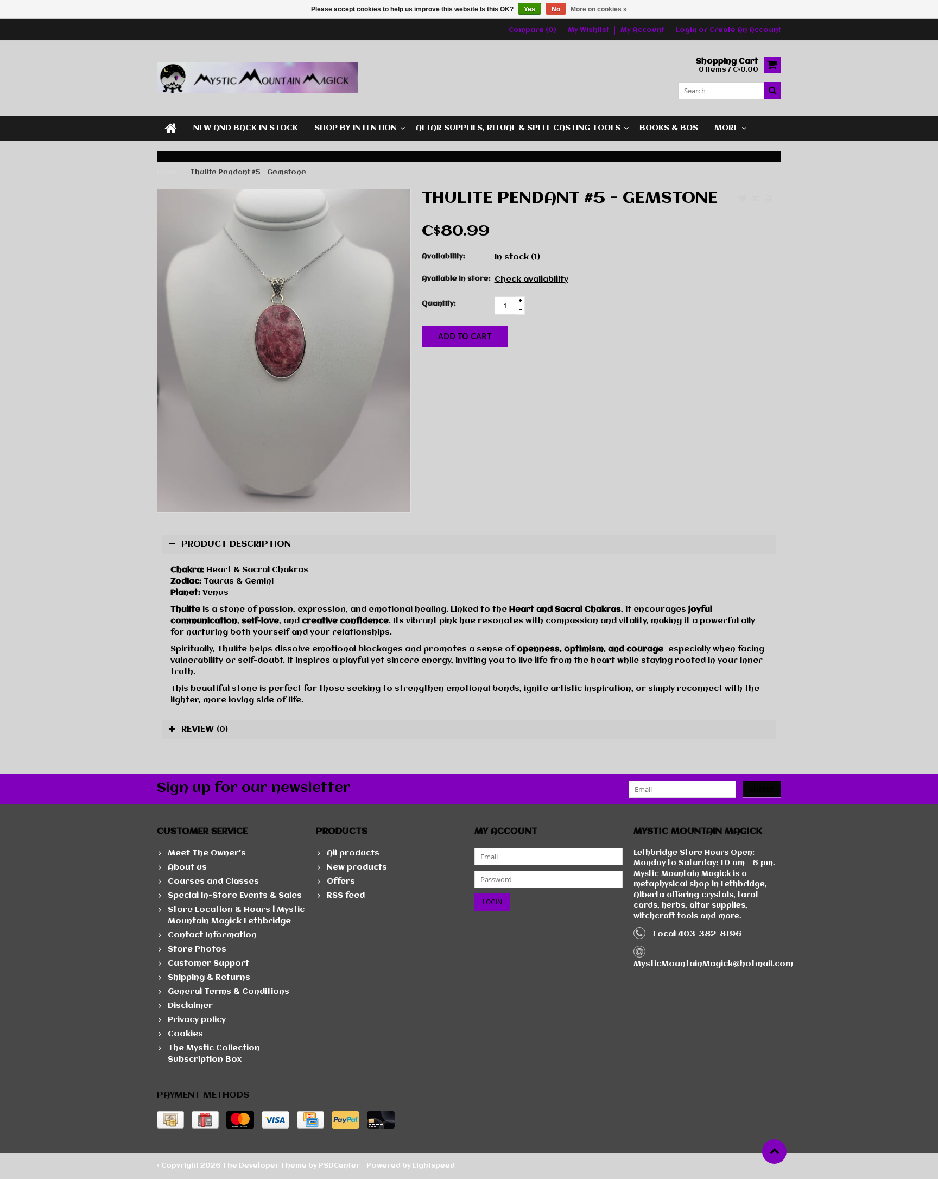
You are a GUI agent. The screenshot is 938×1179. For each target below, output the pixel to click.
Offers (341, 881)
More (726, 128)
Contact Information (212, 935)
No (556, 9)
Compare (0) (532, 30)
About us (187, 867)
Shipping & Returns (209, 977)
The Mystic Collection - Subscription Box (217, 1054)
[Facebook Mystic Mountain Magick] (486, 78)
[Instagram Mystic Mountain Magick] (504, 78)
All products (353, 853)
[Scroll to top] (774, 1151)
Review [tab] (204, 729)
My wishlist (588, 30)
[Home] (171, 128)
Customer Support (208, 963)
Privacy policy (197, 1020)
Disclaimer (190, 1005)
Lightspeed (434, 1165)
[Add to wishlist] (742, 200)
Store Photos (197, 949)
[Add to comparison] (755, 200)
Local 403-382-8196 (697, 934)
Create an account (745, 30)
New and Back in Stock (245, 128)
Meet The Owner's (207, 853)
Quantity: (439, 303)
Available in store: (456, 278)
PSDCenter (339, 1165)
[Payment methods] (170, 1120)
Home (168, 172)
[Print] (769, 200)
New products (357, 867)
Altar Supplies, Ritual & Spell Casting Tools (518, 128)
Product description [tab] (236, 544)
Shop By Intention (355, 128)
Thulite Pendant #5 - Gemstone (248, 172)
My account (642, 30)
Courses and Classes (213, 881)
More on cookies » (599, 9)
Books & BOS (668, 128)
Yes (529, 9)
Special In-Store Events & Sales (235, 895)
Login (687, 30)
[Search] (772, 90)
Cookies (185, 1034)
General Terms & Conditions (228, 991)
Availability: (443, 256)
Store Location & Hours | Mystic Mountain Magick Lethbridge (236, 915)
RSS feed (346, 895)
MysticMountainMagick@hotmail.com (713, 964)
